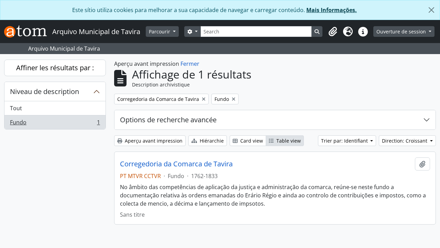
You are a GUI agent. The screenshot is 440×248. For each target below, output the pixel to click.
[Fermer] (431, 10)
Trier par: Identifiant (345, 140)
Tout (16, 108)
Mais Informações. (331, 10)
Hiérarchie (211, 140)
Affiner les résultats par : (55, 67)
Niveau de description (44, 91)
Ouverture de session (401, 31)
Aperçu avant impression (153, 140)
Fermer (189, 64)
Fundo (55, 123)
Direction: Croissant (405, 140)
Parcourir (160, 31)
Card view (251, 140)
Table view (288, 140)
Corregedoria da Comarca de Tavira (176, 164)
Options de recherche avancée (168, 119)
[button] (332, 31)
